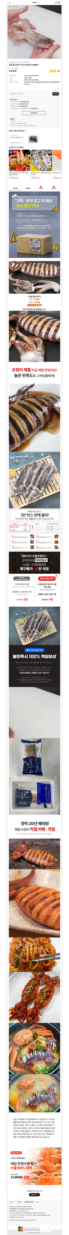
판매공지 (28, 188)
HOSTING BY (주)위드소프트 (16, 1217)
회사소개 (11, 1202)
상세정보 (15, 188)
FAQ (38, 1202)
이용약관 (19, 1202)
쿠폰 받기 (55, 94)
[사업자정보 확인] (29, 1209)
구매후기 (41, 188)
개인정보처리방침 (29, 1202)
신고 (22, 143)
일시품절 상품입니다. (34, 1232)
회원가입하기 (34, 113)
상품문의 (53, 188)
